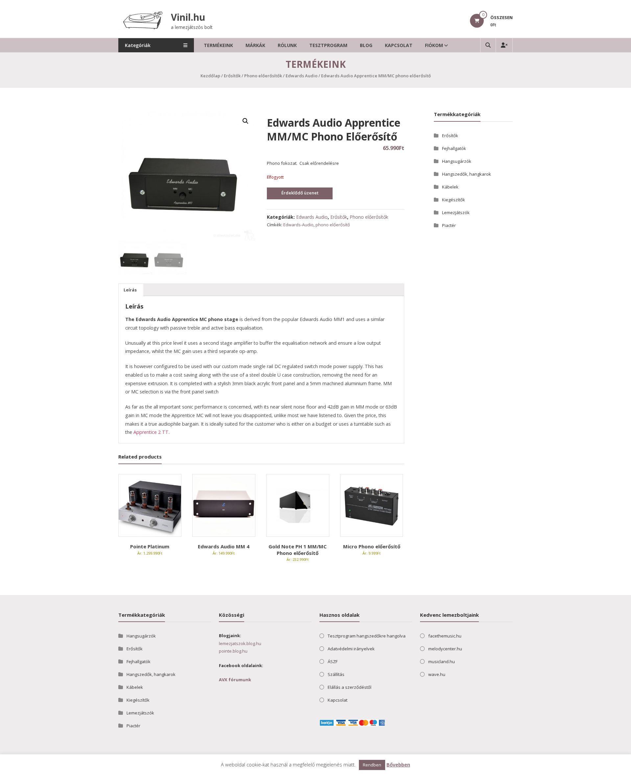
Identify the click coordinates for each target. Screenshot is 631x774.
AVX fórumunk (235, 680)
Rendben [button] (372, 765)
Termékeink (218, 45)
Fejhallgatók (454, 148)
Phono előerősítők (263, 76)
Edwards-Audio (298, 225)
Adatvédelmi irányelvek (351, 649)
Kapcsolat (398, 45)
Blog (366, 45)
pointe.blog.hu (233, 651)
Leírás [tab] (130, 290)
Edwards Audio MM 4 (223, 546)
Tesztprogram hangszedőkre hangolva (367, 636)
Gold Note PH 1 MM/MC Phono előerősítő (298, 549)
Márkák (255, 45)
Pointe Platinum (149, 546)
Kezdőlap (210, 76)
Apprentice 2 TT (151, 432)
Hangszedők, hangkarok (466, 174)
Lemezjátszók (456, 212)
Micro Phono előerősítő (371, 546)
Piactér (449, 225)
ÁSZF (333, 661)
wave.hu (436, 674)
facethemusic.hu (444, 636)
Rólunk (287, 45)
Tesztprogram (328, 45)
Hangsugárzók (456, 161)
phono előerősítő (333, 225)
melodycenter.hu (445, 649)
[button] (245, 121)
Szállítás (336, 674)
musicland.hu (441, 661)
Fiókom (434, 45)
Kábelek (450, 187)
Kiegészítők (453, 200)
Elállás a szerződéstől (349, 687)
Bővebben (398, 764)
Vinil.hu (188, 17)
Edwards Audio (301, 76)
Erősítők (232, 76)
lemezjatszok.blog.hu (240, 643)
